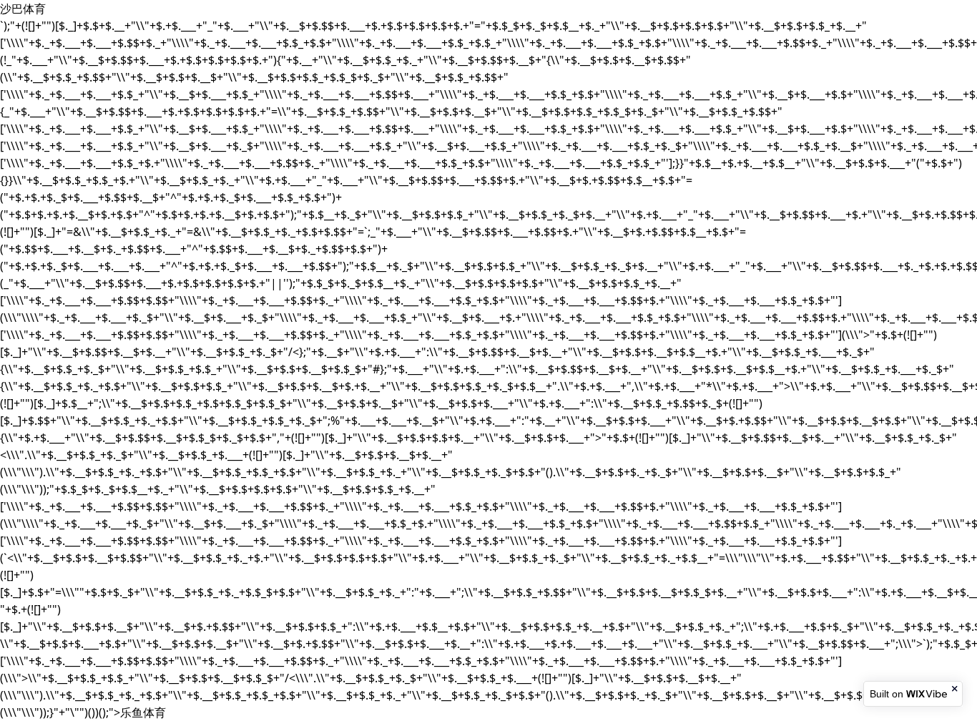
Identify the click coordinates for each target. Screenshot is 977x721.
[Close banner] (956, 689)
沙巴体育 (23, 8)
